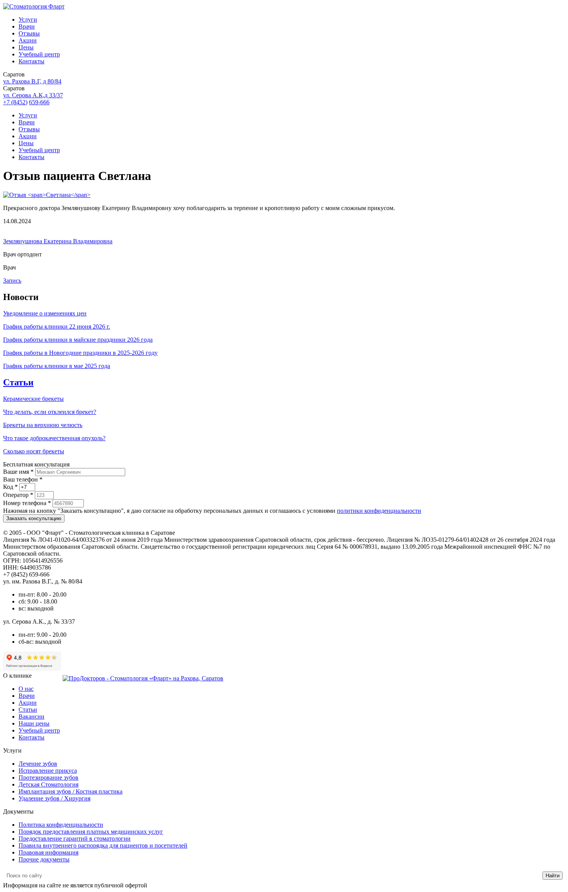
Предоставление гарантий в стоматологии (75, 838)
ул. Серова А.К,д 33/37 (33, 95)
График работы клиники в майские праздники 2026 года (78, 339)
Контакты (31, 61)
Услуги (28, 19)
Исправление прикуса (48, 770)
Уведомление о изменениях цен (45, 313)
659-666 (39, 102)
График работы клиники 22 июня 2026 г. (56, 326)
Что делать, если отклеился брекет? (49, 412)
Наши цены (34, 723)
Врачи (27, 26)
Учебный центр (39, 54)
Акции (28, 40)
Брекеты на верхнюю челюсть (42, 425)
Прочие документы (44, 859)
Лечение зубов (38, 763)
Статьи (18, 382)
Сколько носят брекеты (33, 451)
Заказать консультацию (33, 518)
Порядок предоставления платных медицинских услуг (91, 831)
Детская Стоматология (48, 784)
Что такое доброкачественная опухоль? (54, 438)
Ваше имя (18, 471)
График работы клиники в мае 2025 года (56, 366)
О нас (26, 688)
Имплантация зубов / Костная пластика (70, 791)
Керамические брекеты (33, 398)
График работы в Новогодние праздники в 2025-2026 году (80, 352)
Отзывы (29, 33)
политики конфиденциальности (379, 510)
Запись (12, 280)
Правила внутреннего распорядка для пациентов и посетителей (103, 845)
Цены (26, 47)
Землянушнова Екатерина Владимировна (57, 241)
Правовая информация (48, 852)
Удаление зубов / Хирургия (54, 798)
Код (10, 486)
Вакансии (31, 716)
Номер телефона (27, 503)
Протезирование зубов (48, 777)
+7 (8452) (15, 102)
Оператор (18, 495)
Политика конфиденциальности (61, 824)
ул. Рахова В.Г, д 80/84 (32, 81)
